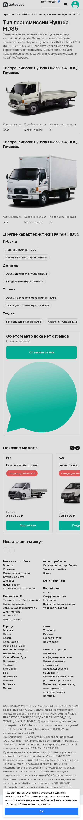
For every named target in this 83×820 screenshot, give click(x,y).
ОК (41, 811)
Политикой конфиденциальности (28, 804)
